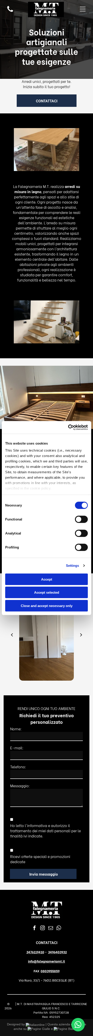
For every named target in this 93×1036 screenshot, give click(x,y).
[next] (81, 634)
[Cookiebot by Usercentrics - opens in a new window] (68, 427)
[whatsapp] (58, 928)
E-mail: (16, 747)
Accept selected (46, 592)
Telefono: (18, 766)
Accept (46, 579)
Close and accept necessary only (46, 605)
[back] (11, 634)
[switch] (81, 519)
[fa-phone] (10, 11)
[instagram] (42, 928)
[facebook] (34, 928)
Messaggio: (20, 785)
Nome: (16, 728)
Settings (72, 565)
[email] (50, 928)
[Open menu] (83, 9)
